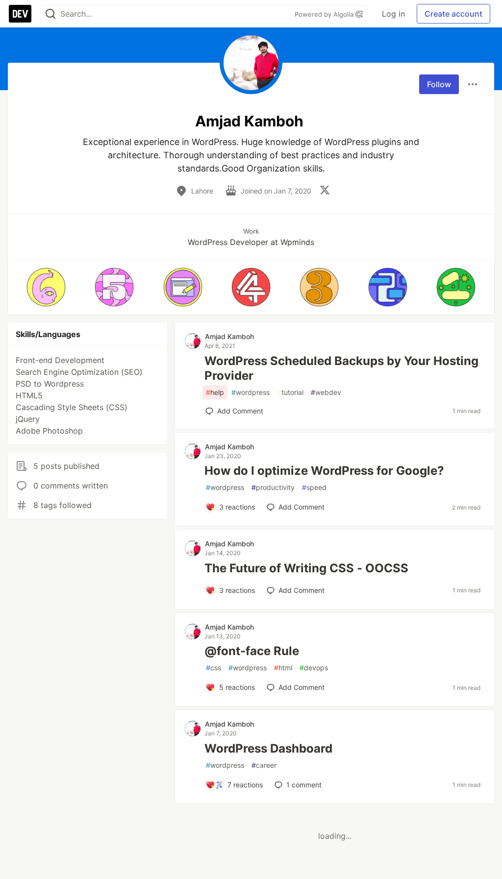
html (283, 667)
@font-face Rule (251, 651)
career (263, 765)
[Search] (50, 14)
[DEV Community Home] (20, 14)
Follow (439, 84)
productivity (273, 487)
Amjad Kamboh (229, 336)
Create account (453, 14)
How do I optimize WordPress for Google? (324, 471)
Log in (393, 14)
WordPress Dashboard (268, 748)
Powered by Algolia (325, 14)
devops (314, 667)
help (215, 392)
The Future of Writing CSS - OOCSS (306, 568)
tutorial (290, 392)
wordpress (250, 392)
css (213, 667)
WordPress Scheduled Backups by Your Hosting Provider (341, 368)
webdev (326, 392)
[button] (46, 287)
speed (314, 487)
